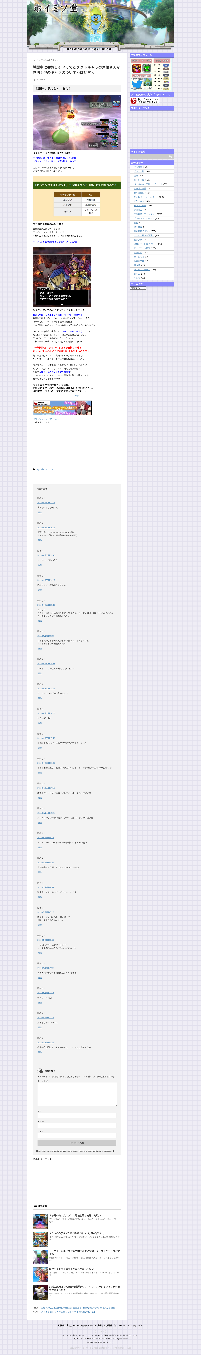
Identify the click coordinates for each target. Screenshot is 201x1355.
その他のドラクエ (45, 469)
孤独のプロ (139, 261)
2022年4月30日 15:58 (46, 688)
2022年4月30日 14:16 (46, 580)
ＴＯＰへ (77, 396)
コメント (42, 1081)
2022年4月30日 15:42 (46, 664)
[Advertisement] (55, 445)
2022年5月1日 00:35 (45, 636)
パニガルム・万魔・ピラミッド (148, 184)
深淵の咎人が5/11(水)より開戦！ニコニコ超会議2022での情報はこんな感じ (78, 1308)
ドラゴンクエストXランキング (47, 419)
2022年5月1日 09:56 (45, 940)
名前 (39, 1111)
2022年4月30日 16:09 (46, 527)
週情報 (137, 265)
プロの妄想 (139, 171)
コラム (137, 274)
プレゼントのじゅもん (144, 218)
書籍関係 (138, 252)
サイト (40, 1131)
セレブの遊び (140, 205)
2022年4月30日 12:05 (46, 503)
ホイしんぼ (139, 257)
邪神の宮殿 (139, 193)
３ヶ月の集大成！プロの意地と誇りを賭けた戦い (75, 1215)
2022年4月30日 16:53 (46, 788)
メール (40, 1121)
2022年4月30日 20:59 (46, 813)
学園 (136, 222)
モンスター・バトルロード (146, 197)
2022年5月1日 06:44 (45, 887)
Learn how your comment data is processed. (93, 1151)
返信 (40, 512)
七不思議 (138, 227)
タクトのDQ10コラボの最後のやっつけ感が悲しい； (77, 1233)
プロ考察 (138, 167)
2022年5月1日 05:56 (45, 862)
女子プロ (138, 240)
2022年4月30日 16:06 (46, 763)
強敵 (136, 176)
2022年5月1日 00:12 (45, 838)
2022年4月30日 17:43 (46, 738)
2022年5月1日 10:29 (45, 968)
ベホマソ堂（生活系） (144, 235)
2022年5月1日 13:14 (45, 993)
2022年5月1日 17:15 (45, 1018)
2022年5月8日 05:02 (45, 1042)
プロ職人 (138, 210)
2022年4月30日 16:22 (46, 713)
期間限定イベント (142, 231)
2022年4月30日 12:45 (46, 555)
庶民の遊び (139, 201)
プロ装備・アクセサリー (145, 214)
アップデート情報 (142, 248)
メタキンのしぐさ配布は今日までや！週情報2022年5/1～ (69, 1312)
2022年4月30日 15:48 (46, 605)
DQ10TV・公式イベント (145, 244)
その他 (137, 278)
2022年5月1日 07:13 (45, 912)
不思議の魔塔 (140, 188)
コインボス (139, 180)
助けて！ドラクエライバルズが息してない (71, 1269)
